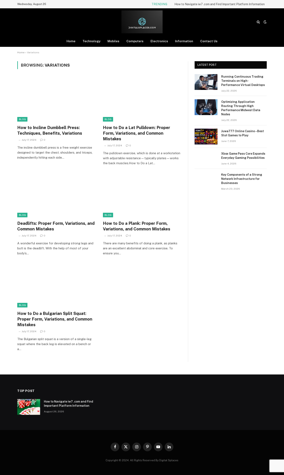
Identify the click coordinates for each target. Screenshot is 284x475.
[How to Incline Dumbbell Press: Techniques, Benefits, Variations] (56, 99)
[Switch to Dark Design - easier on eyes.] (265, 22)
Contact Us (208, 41)
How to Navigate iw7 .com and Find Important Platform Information (219, 4)
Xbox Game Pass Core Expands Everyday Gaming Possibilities (243, 155)
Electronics (159, 41)
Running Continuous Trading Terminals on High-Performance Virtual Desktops (243, 81)
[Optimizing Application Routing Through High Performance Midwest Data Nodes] (206, 107)
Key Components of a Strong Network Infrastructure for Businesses (241, 179)
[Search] (258, 22)
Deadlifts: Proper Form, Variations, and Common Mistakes (56, 226)
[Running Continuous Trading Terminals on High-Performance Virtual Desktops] (206, 82)
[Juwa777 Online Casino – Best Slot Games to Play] (206, 136)
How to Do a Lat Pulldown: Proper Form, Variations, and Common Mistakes (136, 133)
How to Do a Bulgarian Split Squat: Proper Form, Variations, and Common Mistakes (54, 319)
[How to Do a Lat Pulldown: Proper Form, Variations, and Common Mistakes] (142, 99)
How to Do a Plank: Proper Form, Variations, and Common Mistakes (136, 226)
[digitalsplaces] (142, 21)
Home (71, 41)
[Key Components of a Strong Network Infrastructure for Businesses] (206, 180)
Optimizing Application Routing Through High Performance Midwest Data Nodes (240, 108)
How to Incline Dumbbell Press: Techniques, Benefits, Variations (49, 130)
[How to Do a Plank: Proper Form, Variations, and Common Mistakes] (142, 195)
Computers (134, 41)
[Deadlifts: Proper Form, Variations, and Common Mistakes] (56, 195)
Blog (22, 119)
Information (184, 41)
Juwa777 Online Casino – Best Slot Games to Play (242, 133)
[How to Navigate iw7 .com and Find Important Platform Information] (28, 407)
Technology (91, 41)
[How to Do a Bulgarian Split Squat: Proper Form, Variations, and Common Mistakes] (56, 285)
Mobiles (113, 41)
